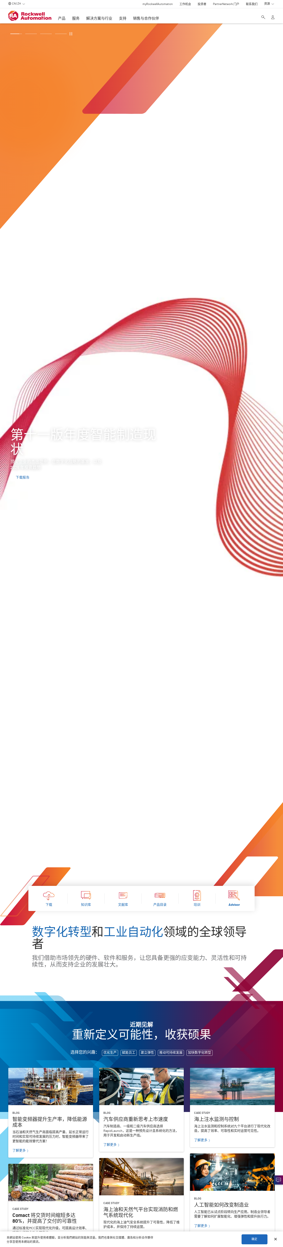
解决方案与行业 (99, 19)
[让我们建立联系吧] (278, 1180)
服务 (76, 19)
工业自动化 (133, 933)
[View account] (273, 17)
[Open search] (263, 17)
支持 (122, 19)
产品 (61, 19)
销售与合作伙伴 (146, 19)
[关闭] (276, 1239)
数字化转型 (62, 933)
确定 (254, 1239)
